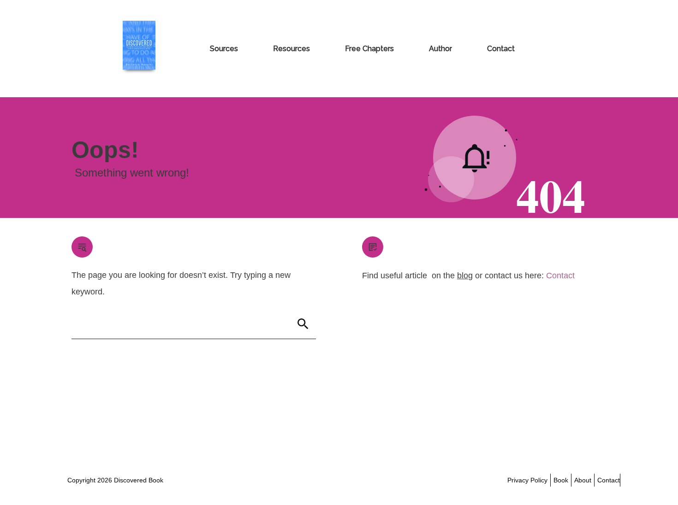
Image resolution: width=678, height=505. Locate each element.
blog (465, 275)
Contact (560, 275)
